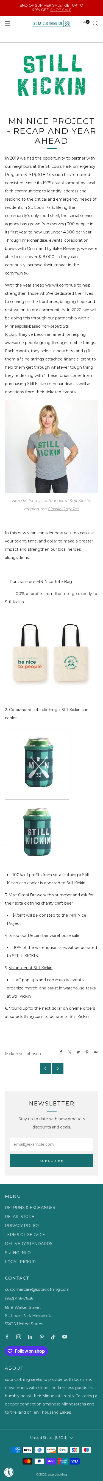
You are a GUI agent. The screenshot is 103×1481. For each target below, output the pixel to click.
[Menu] (7, 23)
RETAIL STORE (19, 1216)
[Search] (95, 23)
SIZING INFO (18, 1252)
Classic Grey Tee (63, 508)
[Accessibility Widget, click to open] (9, 1472)
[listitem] (51, 8)
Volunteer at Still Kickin (30, 967)
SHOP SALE (60, 9)
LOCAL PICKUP (20, 1261)
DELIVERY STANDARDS (28, 1243)
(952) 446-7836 (19, 1298)
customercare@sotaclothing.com (37, 1289)
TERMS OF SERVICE (25, 1234)
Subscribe (52, 1161)
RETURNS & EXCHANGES (30, 1207)
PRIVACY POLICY (22, 1225)
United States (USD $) (49, 1438)
